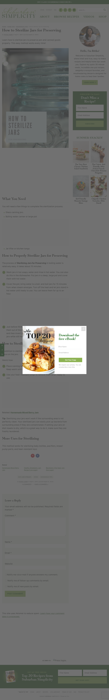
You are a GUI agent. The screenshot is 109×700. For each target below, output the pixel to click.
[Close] (83, 329)
